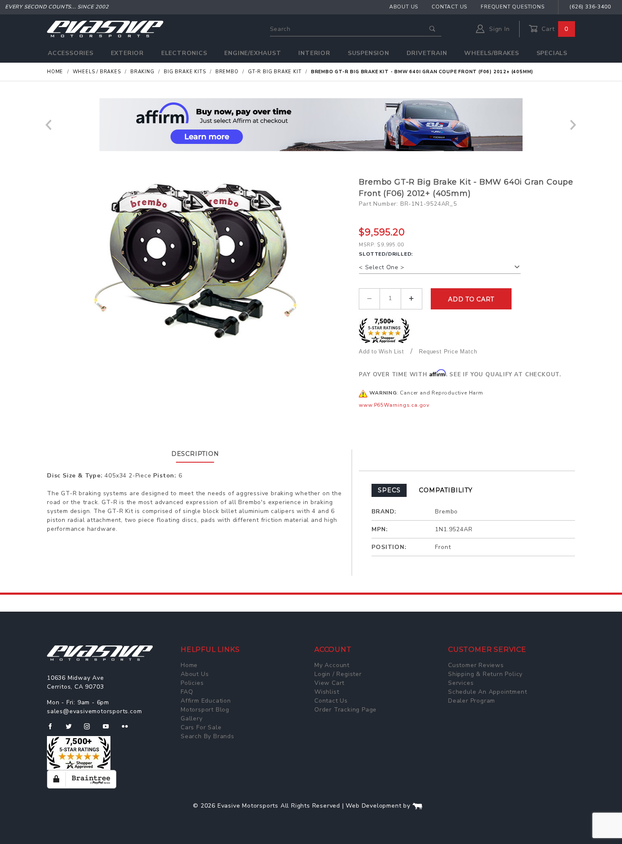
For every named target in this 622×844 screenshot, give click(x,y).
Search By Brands (207, 736)
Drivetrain (427, 53)
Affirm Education (206, 701)
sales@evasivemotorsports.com (94, 711)
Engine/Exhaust (252, 53)
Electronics (184, 53)
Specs (389, 490)
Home (189, 665)
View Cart (329, 683)
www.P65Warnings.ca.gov (394, 405)
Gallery (192, 718)
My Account (332, 665)
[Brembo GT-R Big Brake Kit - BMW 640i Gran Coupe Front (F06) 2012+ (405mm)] (200, 261)
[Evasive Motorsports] (105, 29)
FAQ (187, 692)
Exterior (127, 53)
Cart (553, 29)
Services (460, 683)
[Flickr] (128, 729)
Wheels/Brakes (491, 53)
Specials (552, 53)
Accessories (71, 53)
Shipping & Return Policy (485, 674)
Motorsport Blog (205, 710)
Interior (314, 53)
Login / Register (338, 674)
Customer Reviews (476, 665)
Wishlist (326, 692)
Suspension (368, 53)
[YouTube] (109, 729)
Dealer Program (471, 701)
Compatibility (445, 490)
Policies (192, 683)
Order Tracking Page (345, 710)
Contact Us (449, 6)
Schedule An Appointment (487, 692)
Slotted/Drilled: (386, 254)
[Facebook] (53, 729)
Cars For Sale (201, 727)
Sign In (498, 29)
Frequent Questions (512, 6)
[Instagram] (90, 729)
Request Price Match (448, 351)
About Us (403, 6)
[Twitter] (72, 729)
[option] (311, 124)
